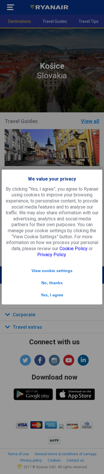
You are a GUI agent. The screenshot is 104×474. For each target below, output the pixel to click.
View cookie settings (52, 270)
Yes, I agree (52, 295)
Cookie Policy (74, 248)
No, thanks (52, 282)
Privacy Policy (51, 254)
